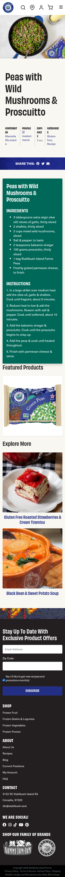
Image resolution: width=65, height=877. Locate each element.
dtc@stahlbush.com (15, 806)
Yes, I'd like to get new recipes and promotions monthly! (25, 678)
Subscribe (32, 690)
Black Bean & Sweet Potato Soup (32, 593)
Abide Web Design (50, 874)
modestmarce (26, 138)
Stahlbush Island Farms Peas (33, 260)
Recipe (51, 144)
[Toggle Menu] (58, 7)
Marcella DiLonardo (10, 140)
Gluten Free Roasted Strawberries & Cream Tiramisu (32, 519)
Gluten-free (51, 138)
